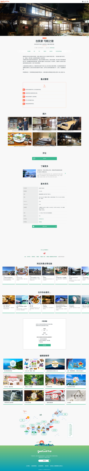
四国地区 (33, 256)
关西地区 (38, 423)
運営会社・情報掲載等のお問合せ (56, 465)
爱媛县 (37, 256)
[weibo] (44, 253)
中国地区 (32, 425)
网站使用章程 (34, 465)
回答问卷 (44, 345)
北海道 (65, 414)
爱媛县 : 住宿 (42, 256)
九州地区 (23, 426)
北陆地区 (44, 421)
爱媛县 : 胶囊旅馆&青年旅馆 (52, 256)
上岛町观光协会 (51, 47)
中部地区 (44, 433)
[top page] (25, 256)
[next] (88, 275)
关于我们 (28, 465)
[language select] (83, 1)
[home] (4, 2)
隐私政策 (46, 465)
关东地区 (54, 430)
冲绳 (22, 420)
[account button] (85, 1)
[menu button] (87, 1)
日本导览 (28, 256)
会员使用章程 (40, 465)
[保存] (87, 36)
